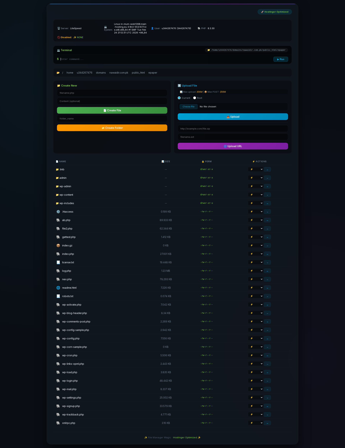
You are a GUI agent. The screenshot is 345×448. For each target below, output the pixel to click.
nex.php (64, 279)
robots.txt (64, 296)
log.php (63, 271)
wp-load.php (66, 372)
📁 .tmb (60, 169)
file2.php (64, 228)
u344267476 (84, 72)
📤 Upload (233, 116)
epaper (152, 72)
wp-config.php (68, 338)
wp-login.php (67, 381)
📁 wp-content (64, 194)
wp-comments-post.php (73, 321)
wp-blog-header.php (71, 313)
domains (101, 72)
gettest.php (66, 237)
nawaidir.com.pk (118, 72)
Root (199, 97)
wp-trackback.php (70, 414)
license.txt (65, 262)
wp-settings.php (68, 397)
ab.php (63, 220)
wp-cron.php (66, 355)
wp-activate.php (68, 304)
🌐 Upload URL (233, 146)
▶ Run (280, 59)
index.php (65, 254)
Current (186, 97)
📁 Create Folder (112, 127)
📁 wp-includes (65, 203)
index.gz (64, 245)
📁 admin (61, 177)
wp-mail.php (66, 389)
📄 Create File (112, 110)
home (70, 72)
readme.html (66, 288)
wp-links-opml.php (70, 364)
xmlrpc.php (65, 423)
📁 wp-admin (63, 186)
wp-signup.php (68, 406)
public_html (138, 72)
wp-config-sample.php (72, 330)
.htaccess (64, 211)
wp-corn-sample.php (71, 347)
